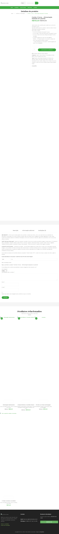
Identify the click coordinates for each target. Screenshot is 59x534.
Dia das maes (29, 406)
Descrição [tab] (15, 230)
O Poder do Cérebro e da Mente (8, 500)
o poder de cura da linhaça (40, 62)
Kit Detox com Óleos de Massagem (43, 404)
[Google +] (45, 66)
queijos (54, 62)
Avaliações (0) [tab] (42, 230)
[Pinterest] (43, 66)
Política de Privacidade (5, 525)
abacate (35, 58)
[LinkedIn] (47, 66)
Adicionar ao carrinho (47, 49)
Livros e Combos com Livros (40, 56)
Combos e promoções (20, 13)
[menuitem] (12, 7)
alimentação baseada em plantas (44, 58)
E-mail (3, 287)
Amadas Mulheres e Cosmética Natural (26, 404)
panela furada (50, 62)
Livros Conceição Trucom (5, 406)
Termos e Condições (5, 523)
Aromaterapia (37, 406)
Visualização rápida (11, 401)
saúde (33, 63)
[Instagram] (52, 7)
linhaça (44, 60)
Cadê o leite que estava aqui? (42, 59)
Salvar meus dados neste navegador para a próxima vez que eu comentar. (16, 293)
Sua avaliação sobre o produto (8, 272)
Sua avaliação (5, 269)
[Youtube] (54, 7)
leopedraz (42, 531)
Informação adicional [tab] (28, 230)
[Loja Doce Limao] (4, 514)
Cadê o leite (39, 55)
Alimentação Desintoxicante (9, 404)
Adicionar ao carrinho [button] (6, 401)
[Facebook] (38, 66)
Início (12, 13)
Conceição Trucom (35, 60)
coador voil (50, 59)
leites (41, 60)
